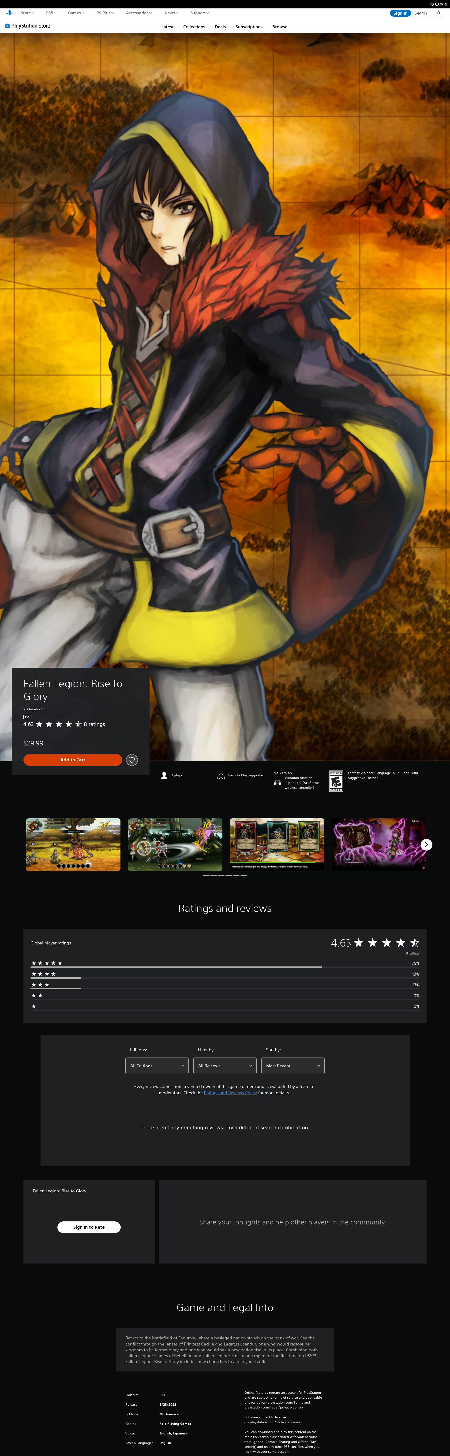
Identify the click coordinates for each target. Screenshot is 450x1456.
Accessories (137, 12)
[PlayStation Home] (9, 13)
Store (26, 12)
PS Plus (103, 12)
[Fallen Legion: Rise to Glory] (73, 844)
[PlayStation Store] (29, 25)
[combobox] (157, 1066)
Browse (279, 26)
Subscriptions (249, 26)
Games (74, 12)
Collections (194, 26)
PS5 (49, 12)
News (170, 12)
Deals (220, 26)
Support (198, 12)
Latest (167, 26)
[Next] (426, 845)
